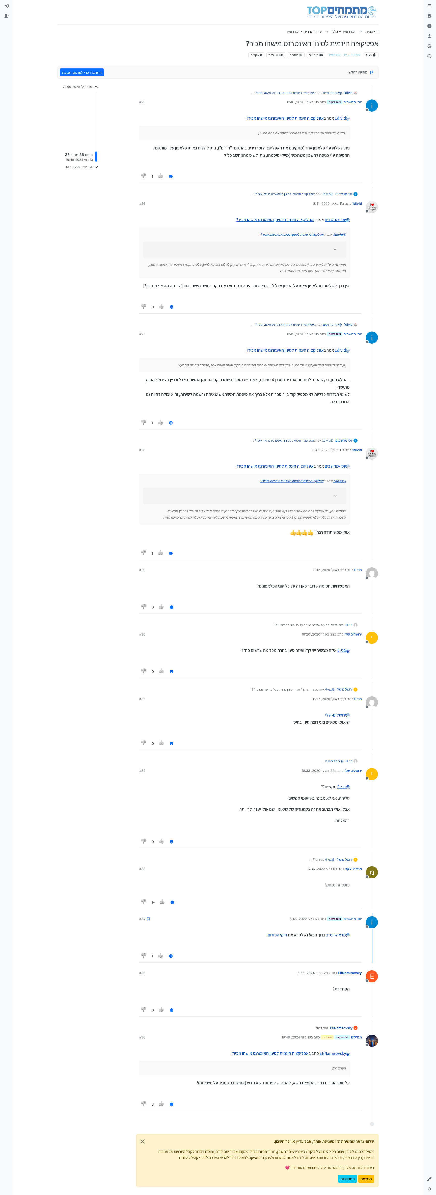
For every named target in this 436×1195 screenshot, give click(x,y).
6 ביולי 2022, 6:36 (321, 869)
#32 (142, 771)
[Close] (143, 1141)
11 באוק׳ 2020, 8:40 (302, 102)
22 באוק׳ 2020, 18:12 (328, 570)
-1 (153, 902)
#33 (142, 869)
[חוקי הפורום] (429, 6)
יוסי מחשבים (352, 102)
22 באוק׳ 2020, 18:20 (318, 634)
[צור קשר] (429, 57)
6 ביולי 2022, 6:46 (303, 919)
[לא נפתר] (429, 26)
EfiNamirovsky (350, 973)
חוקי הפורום (277, 935)
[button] (429, 1179)
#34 (142, 919)
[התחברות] (6, 6)
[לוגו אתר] (341, 12)
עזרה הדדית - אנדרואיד (344, 55)
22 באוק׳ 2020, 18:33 (318, 771)
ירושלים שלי (353, 634)
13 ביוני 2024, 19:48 (296, 1037)
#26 (142, 203)
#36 (142, 1037)
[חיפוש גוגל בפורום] (429, 46)
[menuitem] (6, 6)
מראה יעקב (353, 869)
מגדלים (356, 1037)
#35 (142, 973)
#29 (142, 570)
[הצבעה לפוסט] (161, 176)
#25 (142, 102)
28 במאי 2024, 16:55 (312, 973)
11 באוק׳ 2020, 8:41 (327, 203)
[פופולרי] (429, 16)
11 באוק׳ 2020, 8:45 (302, 334)
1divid (348, 93)
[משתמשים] (429, 36)
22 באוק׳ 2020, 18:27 (328, 699)
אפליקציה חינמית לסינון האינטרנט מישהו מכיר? (285, 93)
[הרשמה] (6, 16)
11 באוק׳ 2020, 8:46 (327, 450)
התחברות (347, 1179)
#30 (142, 634)
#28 (142, 450)
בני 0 (358, 570)
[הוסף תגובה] (170, 176)
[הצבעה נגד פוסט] (143, 176)
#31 (142, 699)
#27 (142, 334)
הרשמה (366, 1179)
